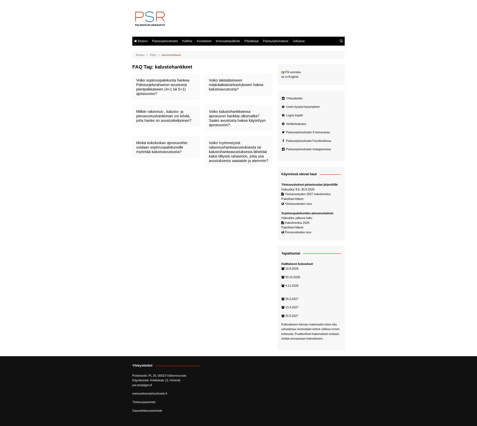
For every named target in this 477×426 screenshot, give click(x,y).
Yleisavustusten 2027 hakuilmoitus (308, 194)
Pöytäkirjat (251, 41)
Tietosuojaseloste (144, 402)
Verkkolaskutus (296, 123)
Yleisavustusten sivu (298, 203)
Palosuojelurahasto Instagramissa (308, 149)
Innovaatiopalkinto (228, 41)
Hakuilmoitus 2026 (297, 222)
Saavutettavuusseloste (147, 410)
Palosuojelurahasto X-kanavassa (308, 132)
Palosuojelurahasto (165, 41)
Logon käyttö (294, 115)
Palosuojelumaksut (275, 41)
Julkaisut (298, 41)
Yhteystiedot (294, 98)
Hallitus (187, 41)
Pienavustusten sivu (298, 232)
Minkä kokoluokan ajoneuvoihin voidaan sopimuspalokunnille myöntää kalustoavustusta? (161, 147)
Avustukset (204, 41)
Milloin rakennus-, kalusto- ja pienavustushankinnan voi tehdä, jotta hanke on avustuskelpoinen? (163, 116)
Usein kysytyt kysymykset (303, 106)
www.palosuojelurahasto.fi (149, 393)
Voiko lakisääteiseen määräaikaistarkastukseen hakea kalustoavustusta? (236, 84)
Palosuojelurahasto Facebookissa (308, 140)
